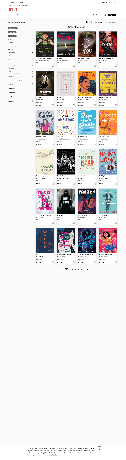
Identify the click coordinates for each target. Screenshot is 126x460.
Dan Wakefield (41, 178)
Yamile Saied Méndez (85, 99)
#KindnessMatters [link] (83, 176)
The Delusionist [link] (104, 215)
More (20, 80)
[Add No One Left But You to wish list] (95, 66)
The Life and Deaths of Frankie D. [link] (86, 254)
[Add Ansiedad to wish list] (74, 145)
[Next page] (87, 270)
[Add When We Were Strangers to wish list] (74, 262)
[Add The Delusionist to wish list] (116, 223)
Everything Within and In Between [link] (107, 254)
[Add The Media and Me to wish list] (116, 145)
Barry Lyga (61, 99)
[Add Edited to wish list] (74, 105)
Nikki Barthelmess (105, 256)
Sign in (112, 15)
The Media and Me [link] (104, 137)
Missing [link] (59, 58)
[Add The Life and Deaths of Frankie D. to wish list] (95, 262)
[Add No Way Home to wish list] (116, 184)
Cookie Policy (53, 455)
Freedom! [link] (60, 176)
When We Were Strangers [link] (64, 254)
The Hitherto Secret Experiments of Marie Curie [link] (44, 58)
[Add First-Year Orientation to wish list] (116, 105)
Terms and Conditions (55, 448)
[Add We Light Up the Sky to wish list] (95, 223)
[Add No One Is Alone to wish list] (53, 145)
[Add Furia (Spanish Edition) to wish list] (95, 105)
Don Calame (104, 217)
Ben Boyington (104, 139)
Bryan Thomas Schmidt (43, 60)
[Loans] (104, 15)
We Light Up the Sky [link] (84, 215)
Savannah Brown (63, 60)
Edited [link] (59, 97)
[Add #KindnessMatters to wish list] (95, 184)
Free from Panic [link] (82, 137)
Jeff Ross (61, 217)
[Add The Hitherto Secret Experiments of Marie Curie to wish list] (53, 66)
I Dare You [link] (60, 215)
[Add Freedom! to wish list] (74, 184)
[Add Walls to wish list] (53, 262)
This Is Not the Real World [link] (43, 215)
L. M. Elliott (40, 256)
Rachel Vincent (41, 139)
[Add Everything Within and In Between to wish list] (116, 262)
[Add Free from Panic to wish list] (95, 145)
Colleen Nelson (83, 256)
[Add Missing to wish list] (74, 66)
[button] (106, 2)
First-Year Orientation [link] (105, 97)
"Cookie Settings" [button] (49, 453)
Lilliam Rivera (83, 217)
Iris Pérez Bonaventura (64, 139)
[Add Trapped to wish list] (53, 105)
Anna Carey (40, 217)
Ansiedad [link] (60, 137)
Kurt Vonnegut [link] (40, 176)
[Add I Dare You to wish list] (74, 223)
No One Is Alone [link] (41, 137)
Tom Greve (40, 99)
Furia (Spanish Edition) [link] (85, 97)
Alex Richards (62, 256)
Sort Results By (99, 22)
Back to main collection (16, 2)
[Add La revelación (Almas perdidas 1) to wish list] (116, 66)
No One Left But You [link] (84, 58)
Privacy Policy (69, 448)
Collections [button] (20, 15)
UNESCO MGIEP (84, 178)
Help (114, 2)
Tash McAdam (83, 60)
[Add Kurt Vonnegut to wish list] (53, 184)
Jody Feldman (104, 178)
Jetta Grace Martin (63, 178)
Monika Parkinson (84, 139)
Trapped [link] (38, 97)
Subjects (11, 15)
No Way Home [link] (103, 176)
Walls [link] (37, 254)
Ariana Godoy (104, 60)
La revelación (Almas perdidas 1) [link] (107, 58)
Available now (12, 46)
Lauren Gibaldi (104, 99)
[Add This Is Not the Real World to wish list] (53, 223)
